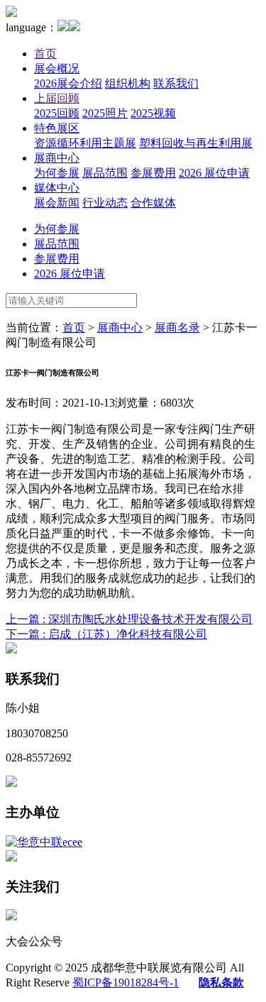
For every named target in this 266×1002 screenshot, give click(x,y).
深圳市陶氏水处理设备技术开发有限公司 (129, 619)
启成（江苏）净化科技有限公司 (106, 634)
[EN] (74, 27)
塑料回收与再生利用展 (196, 143)
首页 (45, 54)
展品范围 (105, 173)
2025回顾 (56, 113)
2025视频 (153, 113)
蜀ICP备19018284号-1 (125, 982)
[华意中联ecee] (44, 842)
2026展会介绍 (68, 83)
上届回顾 (56, 98)
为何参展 (56, 173)
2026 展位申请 (214, 173)
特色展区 (56, 128)
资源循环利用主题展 (85, 143)
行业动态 (105, 203)
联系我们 (176, 83)
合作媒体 (153, 203)
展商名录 (177, 327)
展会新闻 (56, 203)
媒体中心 (56, 188)
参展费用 (153, 173)
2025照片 (105, 113)
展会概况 (56, 68)
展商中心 (56, 158)
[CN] (63, 27)
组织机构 (127, 83)
